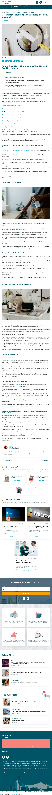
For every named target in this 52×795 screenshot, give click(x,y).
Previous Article (7, 460)
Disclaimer (29, 744)
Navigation (5, 746)
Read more (17, 480)
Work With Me (6, 744)
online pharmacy (21, 793)
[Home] (7, 2)
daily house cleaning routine (16, 101)
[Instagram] (37, 2)
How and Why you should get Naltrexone (15, 791)
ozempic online (15, 794)
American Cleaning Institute (11, 130)
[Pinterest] (40, 2)
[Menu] (48, 2)
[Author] (18, 448)
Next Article (45, 460)
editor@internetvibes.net (7, 754)
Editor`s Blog (30, 746)
